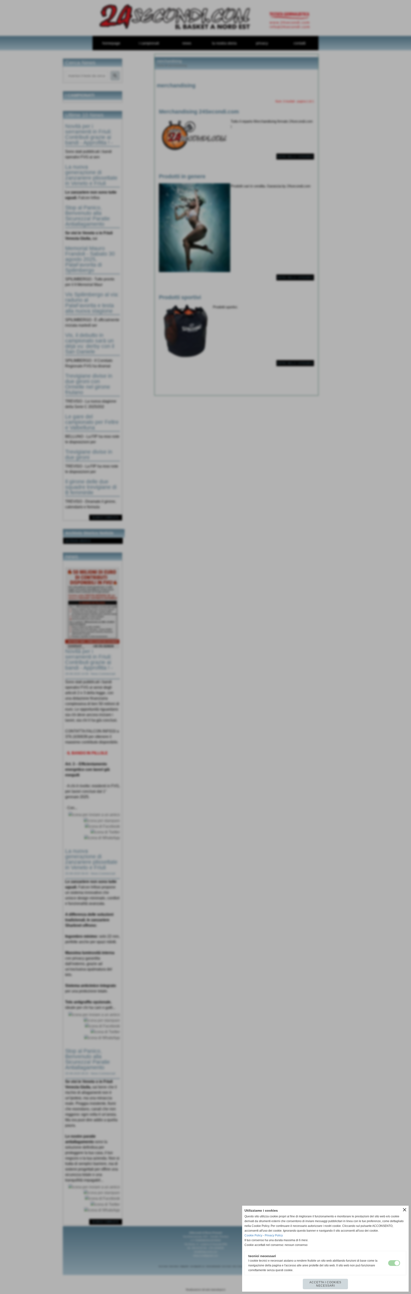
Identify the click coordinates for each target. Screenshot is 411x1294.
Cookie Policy (253, 1235)
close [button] (404, 1210)
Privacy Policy (274, 1235)
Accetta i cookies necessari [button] (325, 1284)
